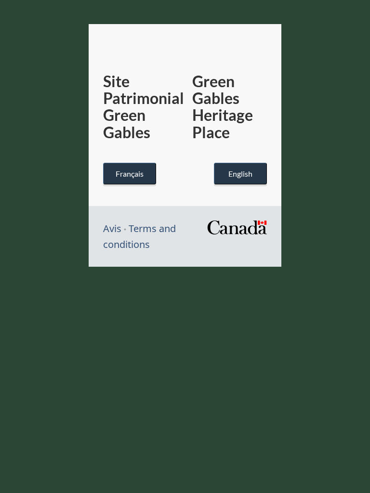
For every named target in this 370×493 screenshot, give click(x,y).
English (240, 173)
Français (130, 173)
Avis (112, 228)
